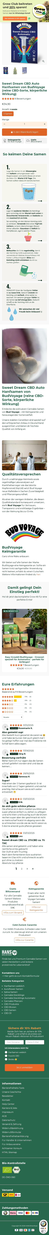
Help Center (8, 1104)
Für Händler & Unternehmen (17, 1140)
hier (38, 574)
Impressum (7, 1112)
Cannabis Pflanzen (13, 1001)
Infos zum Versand (12, 912)
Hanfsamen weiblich (14, 986)
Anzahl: (9, 109)
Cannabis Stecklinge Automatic (19, 998)
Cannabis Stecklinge (14, 995)
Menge (5, 119)
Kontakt (6, 1100)
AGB (4, 1116)
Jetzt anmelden (24, 1067)
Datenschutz (8, 1120)
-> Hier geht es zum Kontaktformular (20, 976)
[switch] (43, 1231)
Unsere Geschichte (11, 1092)
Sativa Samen (10, 992)
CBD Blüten (10, 1007)
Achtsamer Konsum (12, 1148)
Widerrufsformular (11, 1132)
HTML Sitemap (9, 1152)
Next (44, 42)
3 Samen (7, 114)
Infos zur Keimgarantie (36, 908)
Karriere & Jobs (9, 1108)
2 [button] (21, 869)
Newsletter (7, 1096)
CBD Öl (7, 1013)
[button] (8, 99)
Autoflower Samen (13, 989)
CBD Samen (10, 1010)
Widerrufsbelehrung (12, 1128)
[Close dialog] (46, 2)
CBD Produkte (11, 1004)
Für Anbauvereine (11, 1144)
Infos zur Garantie (25, 940)
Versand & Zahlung (11, 1124)
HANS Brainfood (31, 1226)
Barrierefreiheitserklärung (15, 1136)
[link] (24, 11)
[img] (16, 725)
